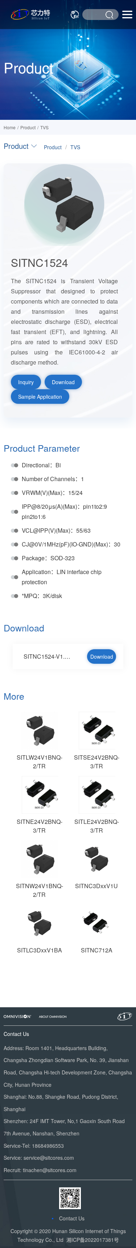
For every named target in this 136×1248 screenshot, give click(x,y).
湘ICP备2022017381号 (92, 1239)
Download (63, 382)
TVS (44, 127)
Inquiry (26, 382)
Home (10, 127)
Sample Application (40, 396)
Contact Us (72, 1218)
